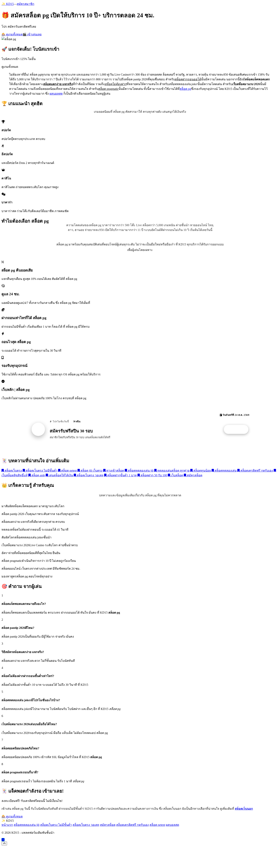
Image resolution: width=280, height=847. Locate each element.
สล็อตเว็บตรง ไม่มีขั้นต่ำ (41, 470)
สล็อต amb (38, 475)
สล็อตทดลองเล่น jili (140, 470)
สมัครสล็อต (194, 475)
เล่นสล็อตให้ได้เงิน (60, 475)
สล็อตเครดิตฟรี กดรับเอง (256, 470)
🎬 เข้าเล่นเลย (32, 34)
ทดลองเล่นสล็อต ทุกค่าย (173, 470)
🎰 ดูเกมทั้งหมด (12, 34)
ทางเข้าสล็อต (115, 470)
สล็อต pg (185, 88)
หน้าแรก (7, 824)
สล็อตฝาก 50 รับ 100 (153, 475)
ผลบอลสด (56, 93)
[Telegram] (3, 839)
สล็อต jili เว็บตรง (91, 470)
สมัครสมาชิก (25, 4)
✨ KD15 (8, 4)
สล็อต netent (68, 470)
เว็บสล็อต (176, 475)
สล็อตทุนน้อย (202, 470)
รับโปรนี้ (238, 429)
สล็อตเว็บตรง (13, 470)
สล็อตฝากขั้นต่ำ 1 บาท (121, 475)
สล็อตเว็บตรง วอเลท (89, 475)
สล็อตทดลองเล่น (225, 470)
